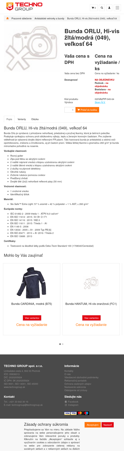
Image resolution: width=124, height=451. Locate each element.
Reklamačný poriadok (75, 380)
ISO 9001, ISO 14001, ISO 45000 (21, 383)
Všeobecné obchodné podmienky (81, 377)
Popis (9, 119)
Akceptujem (93, 424)
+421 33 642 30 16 (18, 401)
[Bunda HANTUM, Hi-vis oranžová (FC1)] (91, 283)
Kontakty (68, 370)
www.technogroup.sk (14, 387)
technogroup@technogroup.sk (27, 404)
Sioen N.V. (100, 102)
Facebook (73, 401)
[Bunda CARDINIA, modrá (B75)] (32, 283)
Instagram (73, 404)
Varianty (22, 119)
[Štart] (7, 18)
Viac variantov (32, 317)
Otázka (35, 119)
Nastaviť (107, 424)
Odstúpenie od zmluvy (75, 390)
